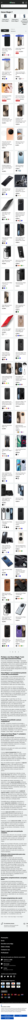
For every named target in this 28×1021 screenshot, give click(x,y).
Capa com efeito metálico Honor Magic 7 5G (7, 450)
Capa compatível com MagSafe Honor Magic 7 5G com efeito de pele (7, 403)
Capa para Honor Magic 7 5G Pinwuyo (7, 283)
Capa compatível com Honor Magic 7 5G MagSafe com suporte (6, 73)
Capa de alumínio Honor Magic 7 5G (21, 450)
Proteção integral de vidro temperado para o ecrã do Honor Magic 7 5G (7, 167)
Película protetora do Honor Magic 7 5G (20, 142)
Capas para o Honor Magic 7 (5, 20)
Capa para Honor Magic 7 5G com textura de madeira (21, 523)
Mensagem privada (8, 969)
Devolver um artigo (7, 943)
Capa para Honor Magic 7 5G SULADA (21, 594)
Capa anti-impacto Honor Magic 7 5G (20, 166)
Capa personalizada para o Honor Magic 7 (20, 96)
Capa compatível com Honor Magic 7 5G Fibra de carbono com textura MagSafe (7, 474)
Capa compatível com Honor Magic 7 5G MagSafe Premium (6, 499)
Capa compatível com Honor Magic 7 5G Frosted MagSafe (20, 330)
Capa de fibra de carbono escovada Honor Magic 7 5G (6, 354)
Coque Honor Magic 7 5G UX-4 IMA (20, 49)
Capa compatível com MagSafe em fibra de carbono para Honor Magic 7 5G (20, 214)
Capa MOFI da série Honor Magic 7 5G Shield (6, 214)
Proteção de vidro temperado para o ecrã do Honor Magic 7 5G (7, 119)
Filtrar (5, 30)
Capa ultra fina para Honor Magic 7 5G (6, 189)
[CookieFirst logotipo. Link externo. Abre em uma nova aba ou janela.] (1, 1005)
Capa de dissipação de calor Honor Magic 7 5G (21, 546)
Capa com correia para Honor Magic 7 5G (20, 261)
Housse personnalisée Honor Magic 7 (6, 96)
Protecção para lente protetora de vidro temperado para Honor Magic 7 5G (7, 143)
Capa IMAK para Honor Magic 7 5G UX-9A (7, 261)
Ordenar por (13, 29)
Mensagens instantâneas (10, 965)
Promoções (4, 937)
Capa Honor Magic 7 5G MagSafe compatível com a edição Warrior (21, 403)
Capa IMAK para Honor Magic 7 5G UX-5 (7, 306)
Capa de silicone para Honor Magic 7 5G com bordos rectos (7, 49)
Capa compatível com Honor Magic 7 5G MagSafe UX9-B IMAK (20, 239)
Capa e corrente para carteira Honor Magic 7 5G (20, 73)
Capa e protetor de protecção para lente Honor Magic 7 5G (6, 547)
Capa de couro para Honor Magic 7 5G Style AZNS (7, 594)
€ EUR (3, 991)
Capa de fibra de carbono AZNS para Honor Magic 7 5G (6, 640)
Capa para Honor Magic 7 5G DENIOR (7, 238)
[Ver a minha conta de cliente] (23, 2)
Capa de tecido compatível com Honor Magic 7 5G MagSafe (20, 640)
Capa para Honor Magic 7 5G (7, 570)
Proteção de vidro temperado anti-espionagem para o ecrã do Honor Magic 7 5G (21, 120)
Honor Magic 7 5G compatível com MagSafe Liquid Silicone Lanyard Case (21, 378)
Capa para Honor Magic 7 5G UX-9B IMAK (21, 283)
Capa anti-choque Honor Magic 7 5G (19, 498)
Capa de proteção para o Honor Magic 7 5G (21, 473)
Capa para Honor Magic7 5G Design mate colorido (21, 427)
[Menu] (5, 2)
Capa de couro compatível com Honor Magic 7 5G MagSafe (20, 571)
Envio (2, 940)
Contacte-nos (5, 949)
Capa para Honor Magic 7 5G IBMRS (7, 522)
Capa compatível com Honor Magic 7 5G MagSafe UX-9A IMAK (6, 618)
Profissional (4, 953)
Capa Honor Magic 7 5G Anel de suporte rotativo (21, 353)
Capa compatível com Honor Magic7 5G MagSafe (20, 306)
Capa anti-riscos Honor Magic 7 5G (7, 426)
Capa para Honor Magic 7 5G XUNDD (21, 617)
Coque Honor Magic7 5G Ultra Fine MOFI (6, 329)
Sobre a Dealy (5, 946)
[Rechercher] (2, 6)
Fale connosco (7, 961)
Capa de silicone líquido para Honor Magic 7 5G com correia (7, 378)
